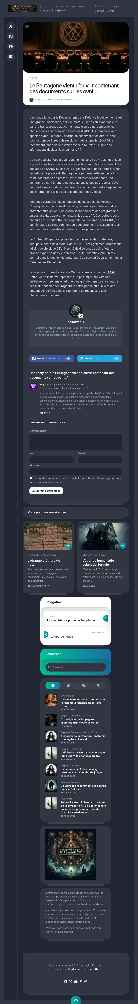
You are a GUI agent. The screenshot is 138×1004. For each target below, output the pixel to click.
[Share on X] (11, 26)
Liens (116, 6)
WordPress (73, 969)
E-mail (83, 453)
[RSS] (80, 981)
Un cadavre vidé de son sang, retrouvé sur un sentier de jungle (81, 771)
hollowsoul (44, 99)
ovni (34, 77)
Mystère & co (90, 555)
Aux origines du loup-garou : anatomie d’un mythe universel (80, 721)
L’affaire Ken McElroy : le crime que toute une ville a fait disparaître (83, 754)
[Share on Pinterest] (11, 46)
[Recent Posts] (53, 686)
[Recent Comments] (83, 686)
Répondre (45, 412)
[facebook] (65, 981)
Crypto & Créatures (39, 555)
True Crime (76, 749)
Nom (33, 453)
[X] (70, 981)
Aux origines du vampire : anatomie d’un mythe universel (83, 737)
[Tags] (98, 686)
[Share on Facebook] (11, 36)
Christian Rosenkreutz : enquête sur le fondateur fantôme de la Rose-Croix (83, 703)
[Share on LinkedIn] (11, 57)
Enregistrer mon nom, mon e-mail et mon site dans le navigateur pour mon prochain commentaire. (75, 480)
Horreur (87, 715)
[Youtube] (75, 981)
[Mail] (85, 981)
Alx (96, 969)
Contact (99, 10)
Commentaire (39, 430)
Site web (35, 465)
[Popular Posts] (68, 686)
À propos (100, 6)
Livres (110, 10)
